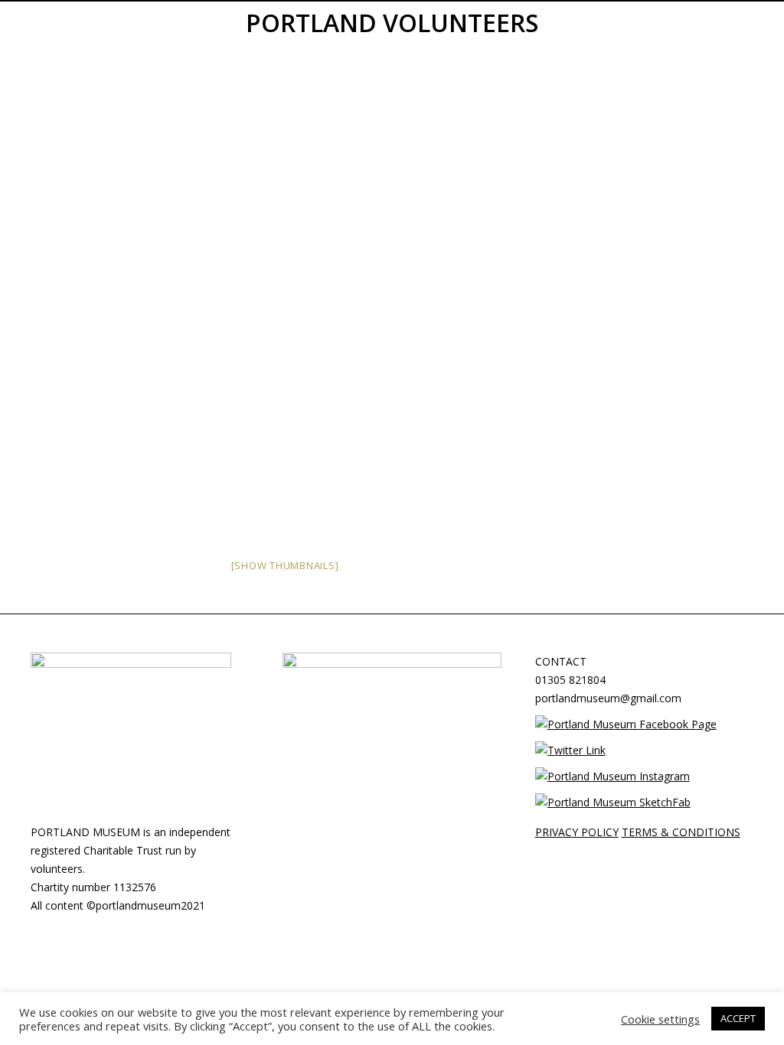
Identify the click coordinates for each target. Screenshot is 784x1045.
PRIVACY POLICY (577, 832)
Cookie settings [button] (660, 1019)
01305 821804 (570, 679)
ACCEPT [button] (738, 1018)
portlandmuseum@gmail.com (608, 698)
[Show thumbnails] (285, 565)
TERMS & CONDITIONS (681, 832)
